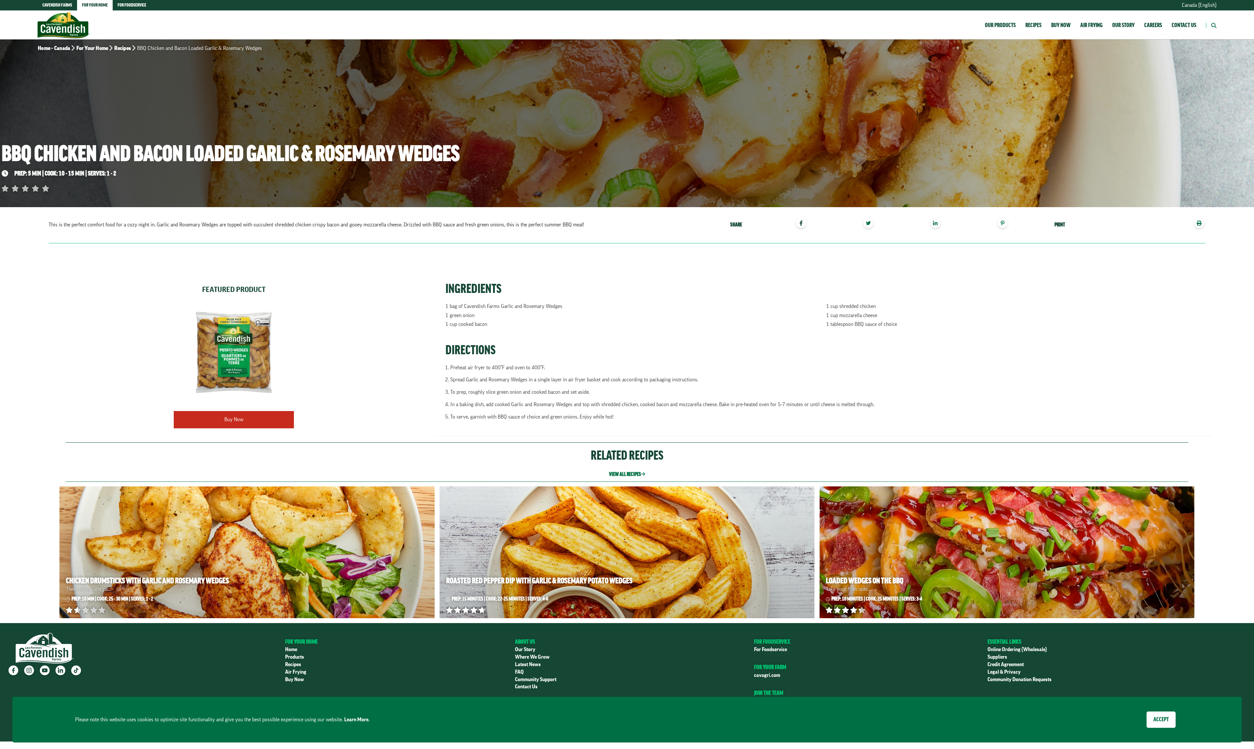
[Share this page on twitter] (870, 224)
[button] (1211, 24)
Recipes (1033, 25)
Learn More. (357, 719)
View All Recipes (625, 474)
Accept (1161, 719)
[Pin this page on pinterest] (1005, 224)
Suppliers (997, 657)
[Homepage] (64, 18)
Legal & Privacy (1004, 672)
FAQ (519, 672)
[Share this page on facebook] (803, 224)
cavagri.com (767, 675)
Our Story (1123, 25)
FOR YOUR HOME (301, 642)
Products (294, 657)
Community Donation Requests (1020, 679)
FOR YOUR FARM (770, 667)
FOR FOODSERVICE (772, 642)
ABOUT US (525, 642)
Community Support (535, 679)
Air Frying (1091, 25)
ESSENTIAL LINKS (1004, 642)
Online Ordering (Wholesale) (1017, 649)
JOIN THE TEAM (768, 693)
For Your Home (92, 48)
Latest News (528, 664)
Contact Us (1184, 25)
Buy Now (1060, 25)
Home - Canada (54, 48)
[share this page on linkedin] (937, 224)
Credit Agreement (1006, 664)
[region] (872, 224)
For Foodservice (770, 649)
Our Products (1000, 25)
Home (291, 649)
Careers (1153, 25)
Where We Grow (532, 657)
